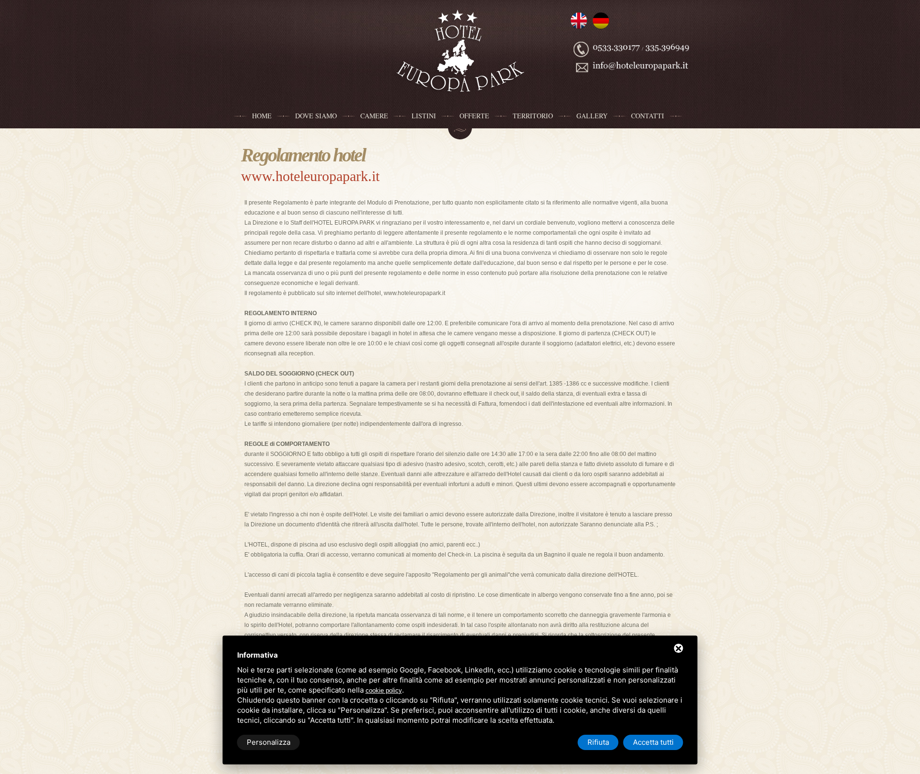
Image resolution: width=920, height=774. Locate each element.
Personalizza (268, 742)
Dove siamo (316, 115)
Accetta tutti (653, 742)
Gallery (592, 115)
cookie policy (384, 690)
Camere (374, 115)
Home (262, 115)
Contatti (647, 115)
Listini (424, 115)
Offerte (474, 115)
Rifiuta (598, 742)
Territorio (533, 115)
